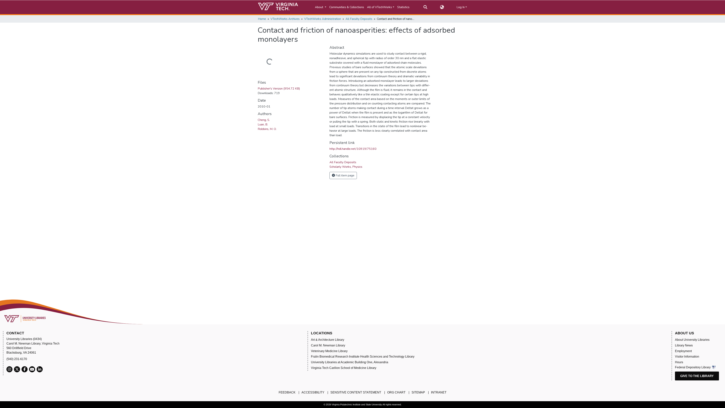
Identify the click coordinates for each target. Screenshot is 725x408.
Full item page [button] (344, 175)
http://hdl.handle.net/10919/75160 (352, 149)
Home (262, 19)
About (319, 7)
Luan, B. (263, 124)
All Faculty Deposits (359, 19)
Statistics (403, 7)
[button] (442, 7)
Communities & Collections (346, 7)
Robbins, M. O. (267, 129)
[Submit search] (425, 7)
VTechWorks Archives (285, 19)
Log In (461, 7)
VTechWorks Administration (322, 19)
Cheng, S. (264, 120)
